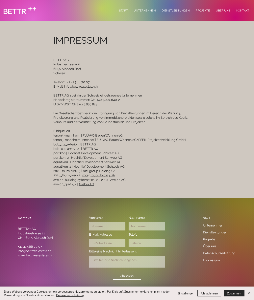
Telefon (134, 234)
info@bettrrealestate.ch (81, 86)
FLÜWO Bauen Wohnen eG (102, 135)
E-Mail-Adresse (100, 234)
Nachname (137, 217)
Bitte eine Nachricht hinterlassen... (113, 251)
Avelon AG (117, 180)
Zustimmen (234, 293)
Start (206, 218)
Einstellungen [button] (185, 293)
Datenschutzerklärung (70, 295)
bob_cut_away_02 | (68, 149)
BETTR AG (88, 144)
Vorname (96, 217)
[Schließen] (249, 293)
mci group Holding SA (99, 171)
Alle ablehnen (209, 293)
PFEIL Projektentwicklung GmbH (162, 140)
